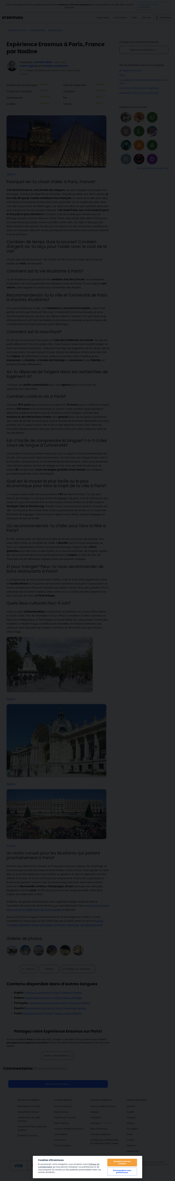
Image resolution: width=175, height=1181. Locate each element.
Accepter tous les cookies (122, 1162)
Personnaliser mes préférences (122, 1171)
